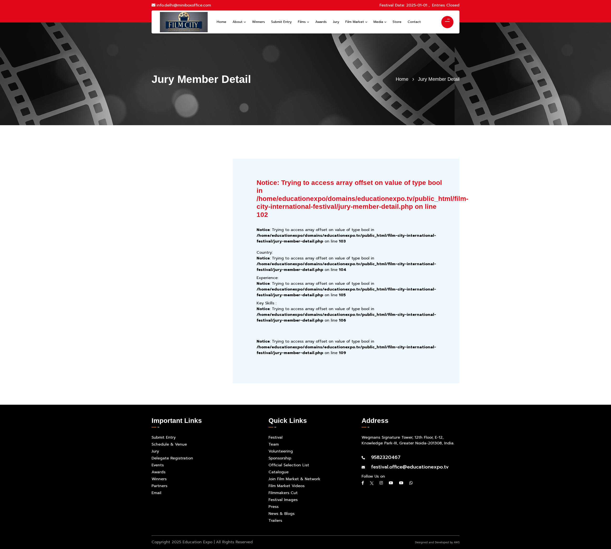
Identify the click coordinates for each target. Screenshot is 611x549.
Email (156, 493)
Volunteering (281, 451)
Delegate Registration (172, 458)
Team (274, 444)
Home (402, 79)
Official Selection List (289, 465)
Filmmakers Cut (283, 493)
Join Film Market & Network (294, 479)
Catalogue (279, 472)
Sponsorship (280, 458)
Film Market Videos (287, 486)
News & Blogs (282, 514)
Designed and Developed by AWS (437, 542)
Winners (159, 479)
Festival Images (283, 500)
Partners (159, 486)
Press (274, 507)
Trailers (275, 520)
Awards (158, 472)
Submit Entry (164, 437)
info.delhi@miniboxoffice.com (184, 5)
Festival (276, 437)
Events (158, 465)
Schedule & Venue (169, 444)
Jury (155, 451)
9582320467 (383, 457)
